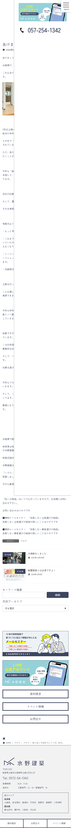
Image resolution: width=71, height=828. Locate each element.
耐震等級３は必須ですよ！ (42, 570)
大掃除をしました (37, 553)
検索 (57, 595)
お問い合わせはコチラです (16, 510)
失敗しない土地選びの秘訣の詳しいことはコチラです (30, 521)
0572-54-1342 (18, 777)
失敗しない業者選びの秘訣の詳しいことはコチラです (30, 533)
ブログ (24, 540)
